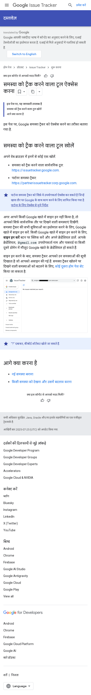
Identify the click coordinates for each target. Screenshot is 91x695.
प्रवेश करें (81, 5)
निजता (15, 675)
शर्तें (5, 675)
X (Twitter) (10, 523)
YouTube (9, 530)
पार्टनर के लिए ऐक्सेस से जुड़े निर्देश (29, 205)
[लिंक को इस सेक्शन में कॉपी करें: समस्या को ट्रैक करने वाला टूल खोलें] (78, 146)
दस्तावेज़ (10, 18)
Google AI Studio (14, 569)
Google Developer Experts (20, 464)
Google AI (9, 650)
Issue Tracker (43, 5)
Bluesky (8, 503)
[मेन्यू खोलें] (7, 5)
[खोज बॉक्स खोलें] (70, 5)
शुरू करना (56, 67)
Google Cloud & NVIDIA (18, 477)
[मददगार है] (46, 76)
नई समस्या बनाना (22, 374)
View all (8, 596)
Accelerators (12, 471)
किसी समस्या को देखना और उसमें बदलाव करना (42, 382)
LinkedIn (8, 516)
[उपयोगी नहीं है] (52, 76)
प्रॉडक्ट (20, 67)
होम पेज (7, 67)
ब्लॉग (6, 496)
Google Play (11, 589)
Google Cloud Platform (18, 644)
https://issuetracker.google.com (35, 170)
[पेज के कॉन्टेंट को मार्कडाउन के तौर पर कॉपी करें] (33, 91)
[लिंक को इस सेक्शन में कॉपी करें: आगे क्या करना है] (41, 363)
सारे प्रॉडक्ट (9, 657)
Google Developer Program (21, 450)
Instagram (10, 509)
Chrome (8, 555)
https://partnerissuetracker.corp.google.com (44, 183)
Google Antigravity (15, 576)
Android (8, 548)
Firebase (9, 562)
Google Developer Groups (20, 457)
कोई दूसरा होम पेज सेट (69, 266)
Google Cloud (12, 582)
